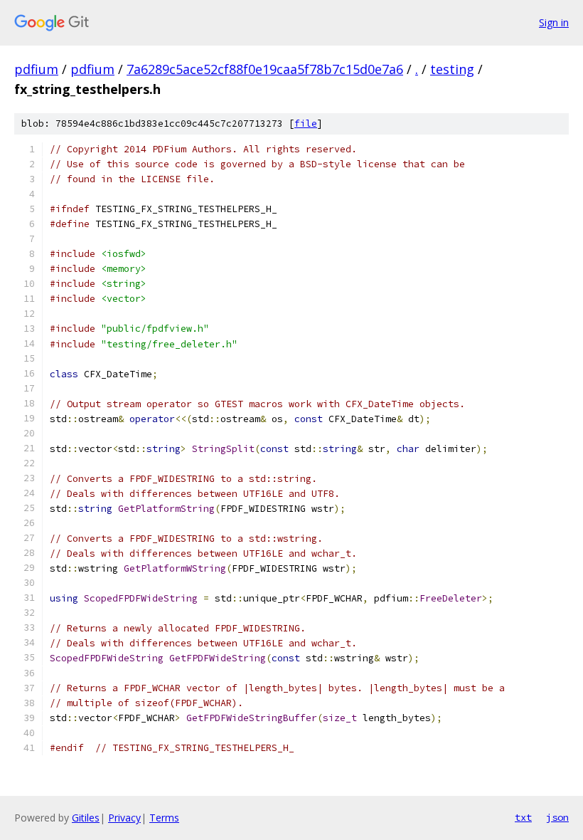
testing (452, 69)
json (557, 817)
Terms (164, 817)
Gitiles (86, 817)
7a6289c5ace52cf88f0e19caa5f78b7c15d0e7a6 (265, 69)
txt (523, 817)
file (305, 123)
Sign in (554, 22)
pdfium (36, 69)
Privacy (124, 817)
